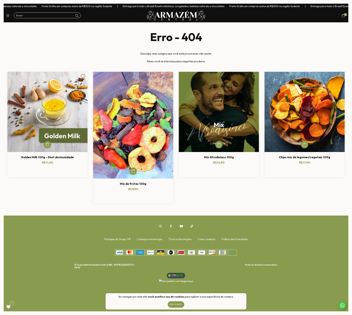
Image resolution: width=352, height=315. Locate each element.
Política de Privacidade (235, 239)
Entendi (176, 304)
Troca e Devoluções (180, 239)
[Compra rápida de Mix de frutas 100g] (133, 171)
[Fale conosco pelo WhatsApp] (342, 305)
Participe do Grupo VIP (117, 239)
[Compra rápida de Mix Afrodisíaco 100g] (219, 144)
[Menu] (9, 16)
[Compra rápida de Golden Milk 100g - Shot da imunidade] (47, 144)
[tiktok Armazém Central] (192, 226)
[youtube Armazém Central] (181, 226)
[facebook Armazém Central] (171, 226)
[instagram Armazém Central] (160, 226)
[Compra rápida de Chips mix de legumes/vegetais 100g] (304, 144)
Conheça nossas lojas (149, 239)
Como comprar (207, 239)
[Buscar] (77, 16)
